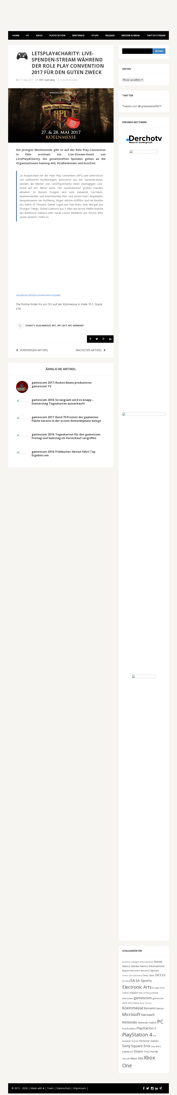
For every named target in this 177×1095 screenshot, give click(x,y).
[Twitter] (147, 1088)
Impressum (79, 1088)
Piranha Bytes (129, 1028)
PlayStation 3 (146, 1028)
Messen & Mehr (131, 35)
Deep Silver (149, 975)
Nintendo (78, 35)
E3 (163, 975)
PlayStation (57, 35)
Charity (30, 325)
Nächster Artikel (89, 350)
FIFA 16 (142, 993)
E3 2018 (126, 981)
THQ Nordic (151, 1051)
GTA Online (133, 1003)
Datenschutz (63, 1088)
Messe (160, 1008)
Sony (126, 1045)
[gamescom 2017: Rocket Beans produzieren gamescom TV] (22, 390)
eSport (134, 992)
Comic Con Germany (132, 975)
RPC (54, 325)
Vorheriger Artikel (34, 350)
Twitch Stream (156, 35)
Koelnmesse (43, 325)
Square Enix (140, 1046)
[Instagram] (152, 1088)
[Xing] (161, 1088)
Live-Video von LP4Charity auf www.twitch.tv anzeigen (38, 295)
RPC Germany (47, 79)
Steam (138, 1051)
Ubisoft (125, 1058)
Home (15, 35)
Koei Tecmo (146, 1003)
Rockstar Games (149, 1041)
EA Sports (144, 980)
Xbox (39, 35)
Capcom (154, 970)
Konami (150, 1008)
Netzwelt (148, 1015)
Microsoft (131, 1014)
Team (50, 1088)
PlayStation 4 (137, 1034)
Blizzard (145, 970)
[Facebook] (144, 1088)
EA (133, 980)
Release (110, 35)
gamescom (143, 997)
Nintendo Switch (147, 1022)
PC (27, 35)
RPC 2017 (62, 325)
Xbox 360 (136, 1058)
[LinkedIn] (156, 1088)
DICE (158, 975)
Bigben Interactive (131, 970)
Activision (126, 962)
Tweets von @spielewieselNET (142, 106)
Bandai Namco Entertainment (148, 966)
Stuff (95, 35)
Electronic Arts (137, 987)
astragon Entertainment (142, 961)
